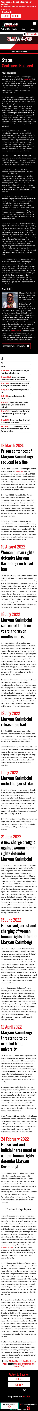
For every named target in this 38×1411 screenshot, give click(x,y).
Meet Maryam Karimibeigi (14, 346)
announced (28, 79)
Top (2, 362)
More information (7, 12)
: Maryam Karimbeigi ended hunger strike (13, 397)
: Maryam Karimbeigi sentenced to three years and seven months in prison (15, 384)
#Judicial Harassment (22, 1363)
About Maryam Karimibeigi (19, 51)
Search (32, 29)
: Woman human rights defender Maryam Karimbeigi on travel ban (14, 378)
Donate (14, 29)
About (3, 366)
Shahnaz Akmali (16, 331)
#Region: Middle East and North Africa (22, 1361)
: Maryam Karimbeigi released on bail (15, 390)
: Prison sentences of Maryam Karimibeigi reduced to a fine (15, 371)
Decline (15, 16)
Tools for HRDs (5, 29)
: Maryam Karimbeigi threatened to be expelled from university (15, 421)
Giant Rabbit (26, 1396)
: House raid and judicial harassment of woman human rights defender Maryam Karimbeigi (15, 428)
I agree (5, 16)
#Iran (5, 1363)
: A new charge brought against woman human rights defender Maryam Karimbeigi (14, 404)
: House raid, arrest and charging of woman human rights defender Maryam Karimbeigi (15, 413)
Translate (33, 34)
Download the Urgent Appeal (19, 1209)
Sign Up (19, 1384)
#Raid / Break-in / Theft (24, 1365)
